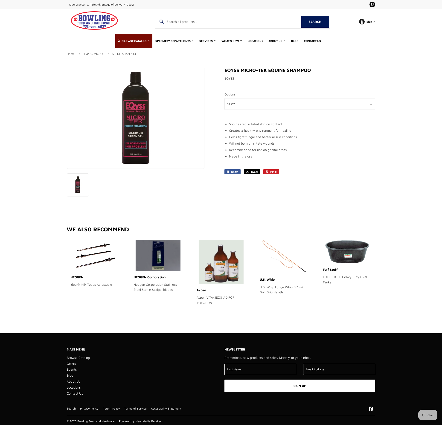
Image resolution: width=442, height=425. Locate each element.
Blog (295, 41)
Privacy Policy (89, 408)
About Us (275, 41)
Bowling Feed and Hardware (96, 421)
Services (206, 41)
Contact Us (312, 41)
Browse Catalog (134, 41)
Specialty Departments (173, 41)
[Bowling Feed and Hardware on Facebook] (371, 409)
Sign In (370, 21)
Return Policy (111, 408)
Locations (255, 41)
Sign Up (300, 386)
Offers (71, 364)
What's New (230, 41)
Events (72, 369)
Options (230, 94)
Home (71, 54)
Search (319, 22)
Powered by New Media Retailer (140, 421)
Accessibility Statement (166, 408)
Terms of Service (135, 408)
